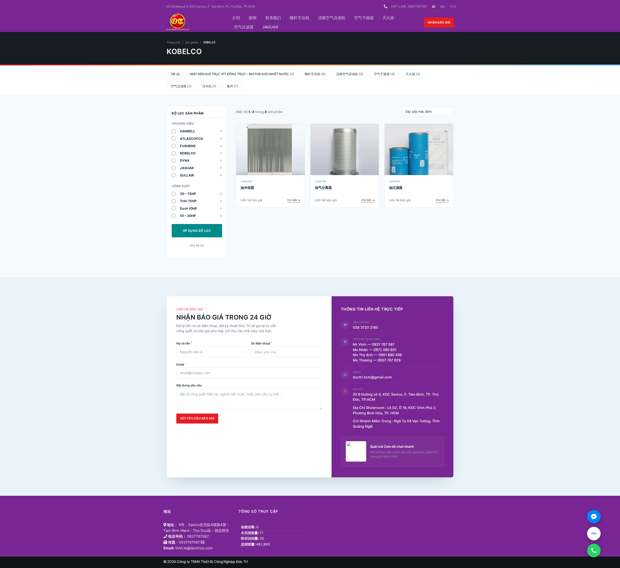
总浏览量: (248, 544)
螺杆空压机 (299, 17)
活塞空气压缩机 (331, 17)
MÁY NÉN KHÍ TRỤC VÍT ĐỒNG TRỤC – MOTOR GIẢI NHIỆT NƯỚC (242, 74)
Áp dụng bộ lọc (197, 230)
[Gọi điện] (594, 550)
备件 (232, 86)
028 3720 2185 (365, 327)
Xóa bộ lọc (197, 245)
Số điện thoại (261, 343)
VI (433, 6)
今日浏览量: (250, 533)
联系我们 (273, 17)
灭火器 (388, 17)
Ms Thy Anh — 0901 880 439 (379, 355)
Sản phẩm (192, 42)
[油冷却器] (270, 149)
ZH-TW (453, 6)
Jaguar (270, 26)
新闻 (252, 17)
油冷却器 (247, 187)
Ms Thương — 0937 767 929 (377, 360)
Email (180, 364)
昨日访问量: (250, 538)
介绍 (236, 17)
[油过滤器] (419, 149)
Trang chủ (173, 42)
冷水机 (209, 86)
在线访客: (248, 527)
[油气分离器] (344, 149)
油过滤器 (396, 187)
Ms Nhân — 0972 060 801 (374, 350)
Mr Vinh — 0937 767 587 (374, 344)
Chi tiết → (293, 200)
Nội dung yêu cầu (189, 385)
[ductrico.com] (192, 22)
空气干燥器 (364, 17)
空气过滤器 (244, 26)
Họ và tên (184, 343)
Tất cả (175, 74)
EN (443, 6)
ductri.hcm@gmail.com (372, 377)
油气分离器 (323, 187)
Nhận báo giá (439, 22)
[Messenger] (594, 516)
